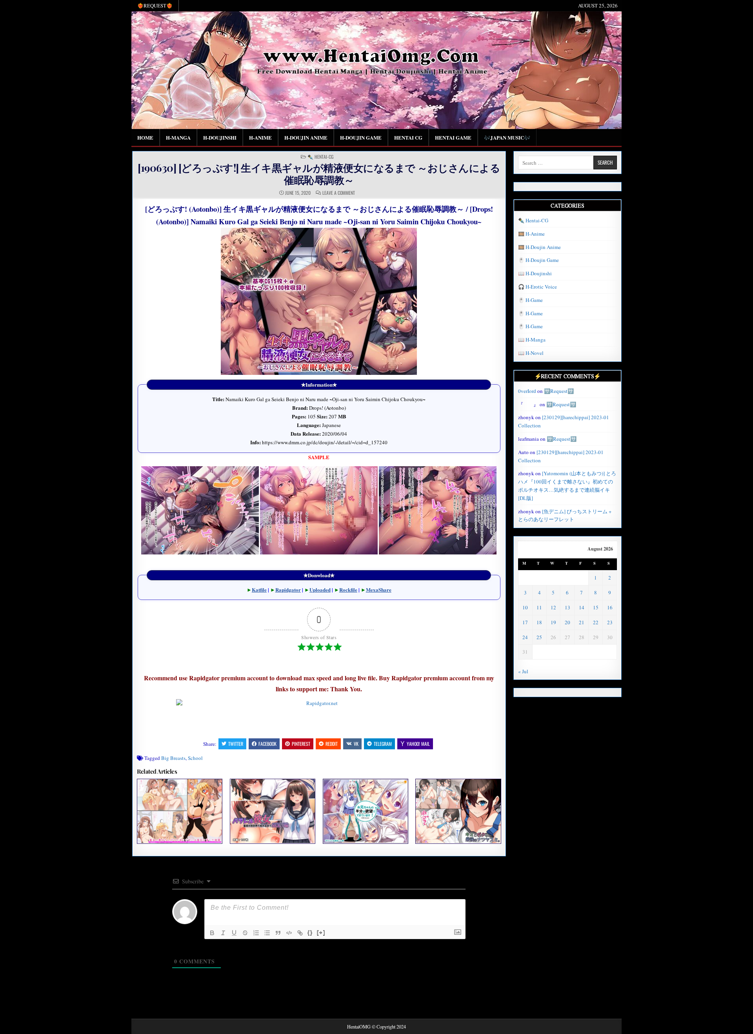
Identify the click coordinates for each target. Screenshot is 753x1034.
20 (567, 622)
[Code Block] (289, 933)
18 (539, 622)
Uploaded (320, 589)
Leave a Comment (338, 193)
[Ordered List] (256, 933)
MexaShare (378, 589)
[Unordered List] (267, 933)
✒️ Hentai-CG (320, 156)
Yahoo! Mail (418, 743)
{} (310, 932)
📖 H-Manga (532, 339)
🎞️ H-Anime (531, 233)
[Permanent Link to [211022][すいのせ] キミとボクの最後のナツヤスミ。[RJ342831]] (458, 811)
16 (610, 607)
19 (553, 622)
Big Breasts (173, 757)
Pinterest (301, 743)
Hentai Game (453, 137)
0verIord (527, 390)
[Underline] (234, 933)
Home (145, 137)
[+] (321, 932)
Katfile (259, 589)
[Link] (300, 933)
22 (595, 622)
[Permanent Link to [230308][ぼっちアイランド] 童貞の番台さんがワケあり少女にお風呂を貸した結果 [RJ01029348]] (179, 811)
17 (525, 622)
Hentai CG (408, 137)
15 (595, 607)
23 (610, 622)
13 (567, 607)
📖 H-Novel (531, 352)
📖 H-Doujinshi (535, 273)
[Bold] (212, 933)
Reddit (332, 743)
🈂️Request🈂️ (559, 390)
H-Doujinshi (219, 137)
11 (539, 607)
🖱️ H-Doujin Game (538, 259)
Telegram (383, 743)
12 (553, 607)
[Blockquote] (278, 933)
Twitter (235, 743)
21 (581, 622)
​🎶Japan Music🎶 (507, 137)
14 (581, 607)
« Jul (523, 671)
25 (539, 637)
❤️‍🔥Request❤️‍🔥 (155, 5)
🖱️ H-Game (530, 299)
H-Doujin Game (361, 137)
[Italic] (223, 933)
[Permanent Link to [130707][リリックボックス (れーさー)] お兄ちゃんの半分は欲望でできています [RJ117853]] (365, 811)
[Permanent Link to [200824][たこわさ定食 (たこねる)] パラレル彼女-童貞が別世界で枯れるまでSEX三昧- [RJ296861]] (272, 811)
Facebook (267, 743)
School (195, 757)
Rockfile (348, 589)
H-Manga (178, 137)
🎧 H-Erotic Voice (537, 286)
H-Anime (260, 137)
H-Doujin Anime (305, 137)
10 (525, 607)
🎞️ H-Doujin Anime (539, 247)
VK (356, 743)
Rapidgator (288, 589)
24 (525, 637)
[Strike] (245, 933)
